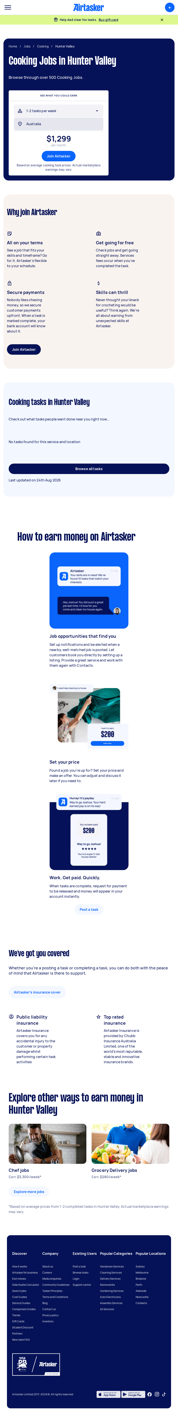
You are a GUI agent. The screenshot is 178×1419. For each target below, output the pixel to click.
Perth (139, 1285)
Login (76, 1279)
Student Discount (22, 1327)
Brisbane (141, 1279)
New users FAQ (21, 1339)
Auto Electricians (110, 1297)
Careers (47, 1272)
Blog (45, 1303)
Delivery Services (110, 1279)
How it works (19, 1266)
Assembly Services (111, 1303)
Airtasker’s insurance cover (37, 992)
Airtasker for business (25, 1272)
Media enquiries (51, 1279)
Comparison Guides (24, 1309)
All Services (107, 1309)
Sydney (140, 1266)
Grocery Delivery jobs (114, 1170)
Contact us (49, 1309)
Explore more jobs (29, 1191)
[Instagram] (157, 1394)
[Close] (162, 20)
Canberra (141, 1303)
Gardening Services (112, 1291)
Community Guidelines (55, 1285)
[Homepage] (88, 7)
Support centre (82, 1285)
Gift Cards (18, 1321)
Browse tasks (80, 1272)
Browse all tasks (89, 468)
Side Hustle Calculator (25, 1285)
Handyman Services (112, 1266)
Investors (47, 1321)
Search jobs (19, 1291)
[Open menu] (7, 7)
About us (47, 1266)
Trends (16, 1315)
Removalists (107, 1285)
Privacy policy (50, 1315)
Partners (17, 1333)
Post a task (89, 909)
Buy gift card (108, 20)
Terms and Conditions (55, 1297)
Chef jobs (19, 1170)
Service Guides (21, 1303)
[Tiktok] (164, 1394)
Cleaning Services (111, 1272)
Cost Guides (19, 1297)
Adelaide (141, 1291)
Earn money (19, 1279)
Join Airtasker (58, 156)
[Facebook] (149, 1394)
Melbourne (142, 1272)
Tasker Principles (52, 1291)
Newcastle (142, 1297)
